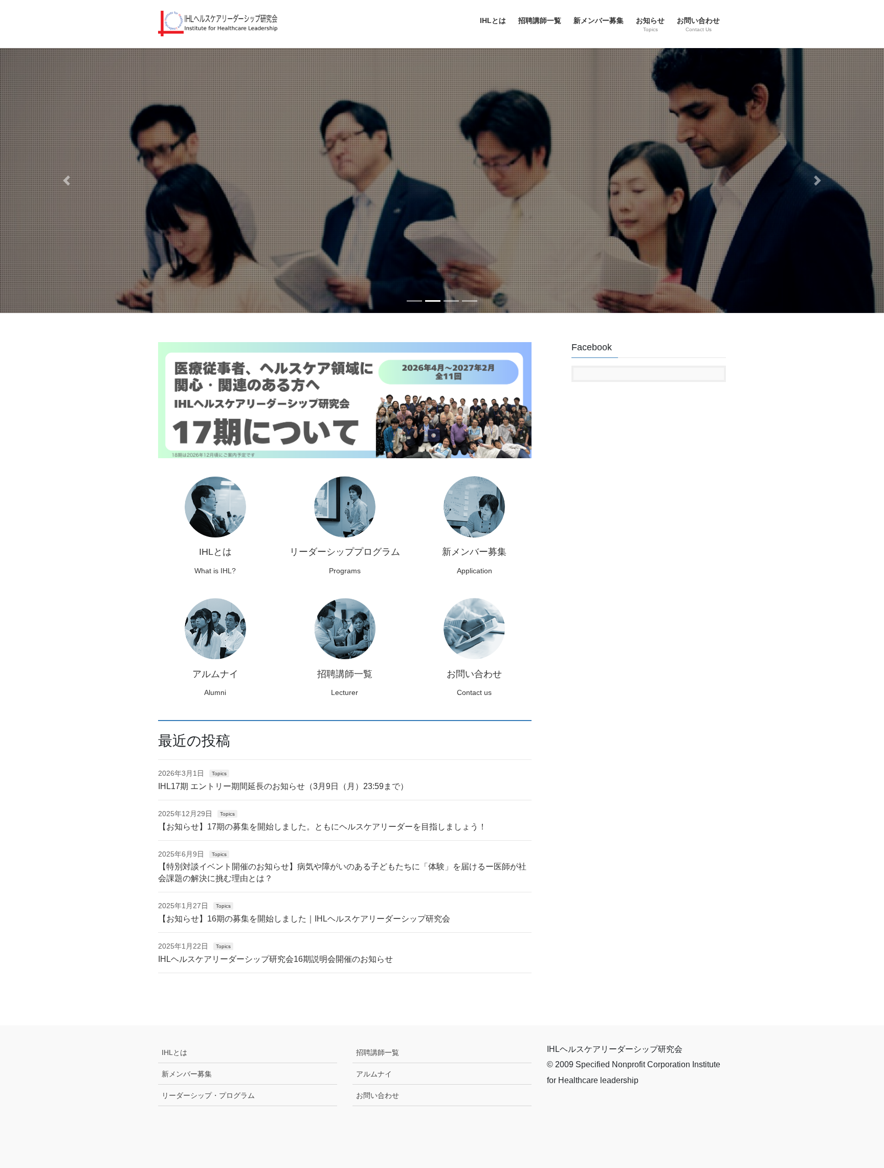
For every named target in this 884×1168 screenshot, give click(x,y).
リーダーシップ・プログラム (208, 1095)
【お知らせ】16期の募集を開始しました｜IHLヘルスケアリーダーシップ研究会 (304, 918)
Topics (219, 773)
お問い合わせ (377, 1095)
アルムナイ (374, 1074)
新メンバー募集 (187, 1074)
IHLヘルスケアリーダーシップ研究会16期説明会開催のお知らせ (275, 959)
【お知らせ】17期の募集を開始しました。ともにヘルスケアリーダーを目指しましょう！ (322, 826)
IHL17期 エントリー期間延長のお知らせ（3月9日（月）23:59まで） (283, 786)
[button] (66, 180)
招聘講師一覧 (377, 1052)
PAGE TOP (854, 1124)
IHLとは (174, 1052)
